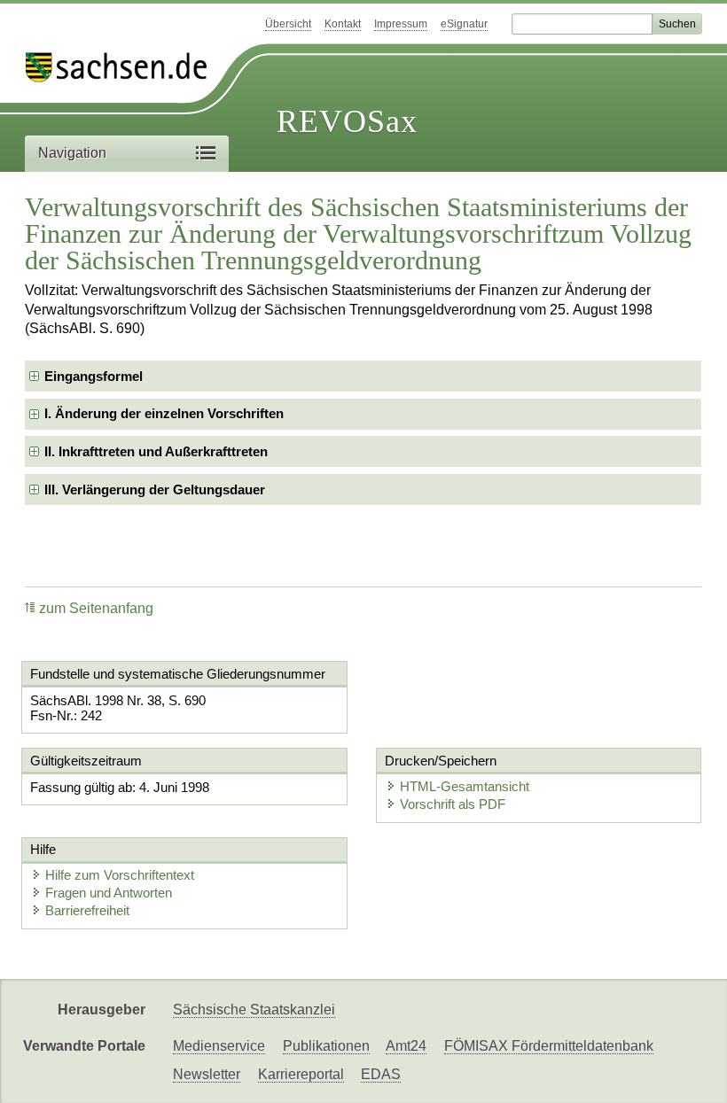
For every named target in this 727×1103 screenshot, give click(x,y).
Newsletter (206, 1074)
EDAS (381, 1074)
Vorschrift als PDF (452, 804)
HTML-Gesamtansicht (464, 786)
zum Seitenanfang (96, 608)
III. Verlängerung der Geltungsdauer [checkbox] (154, 489)
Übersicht (288, 24)
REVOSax (347, 121)
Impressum (400, 24)
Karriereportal (301, 1074)
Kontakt (342, 24)
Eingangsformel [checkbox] (93, 376)
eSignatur (464, 24)
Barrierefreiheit (87, 910)
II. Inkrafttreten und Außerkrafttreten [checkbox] (156, 451)
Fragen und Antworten (108, 892)
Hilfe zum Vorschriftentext (119, 874)
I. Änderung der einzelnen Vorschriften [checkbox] (164, 413)
